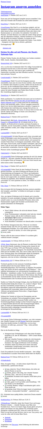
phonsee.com (7, 48)
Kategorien (8, 419)
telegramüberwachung (8, 13)
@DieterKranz (5, 403)
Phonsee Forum (6, 2)
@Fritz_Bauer (5, 244)
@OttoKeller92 (6, 360)
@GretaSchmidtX (6, 136)
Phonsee (23, 321)
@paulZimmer (5, 27)
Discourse (15, 424)
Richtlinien (8, 421)
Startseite (7, 417)
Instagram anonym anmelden (21, 6)
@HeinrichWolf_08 (14, 122)
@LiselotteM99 (6, 156)
